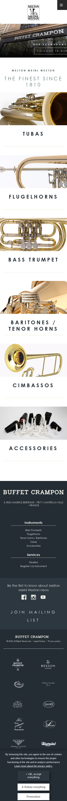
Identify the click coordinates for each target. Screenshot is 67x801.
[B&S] (18, 684)
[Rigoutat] (49, 744)
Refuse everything (34, 787)
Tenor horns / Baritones (33, 537)
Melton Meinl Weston (33, 12)
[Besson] (49, 664)
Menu (62, 5)
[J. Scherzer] (18, 724)
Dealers (33, 562)
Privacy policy (54, 641)
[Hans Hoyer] (18, 704)
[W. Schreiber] (49, 724)
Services (33, 555)
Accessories (34, 545)
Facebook (23, 597)
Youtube (43, 597)
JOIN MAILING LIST (34, 615)
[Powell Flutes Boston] (18, 744)
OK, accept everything (34, 776)
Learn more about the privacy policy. (33, 766)
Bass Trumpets (33, 530)
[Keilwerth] (49, 704)
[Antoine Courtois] (49, 684)
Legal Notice (39, 641)
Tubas (33, 541)
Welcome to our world (33, 51)
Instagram (33, 597)
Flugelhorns (33, 534)
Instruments (33, 522)
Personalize (33, 796)
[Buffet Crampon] (18, 664)
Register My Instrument (33, 566)
